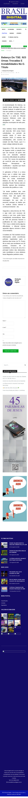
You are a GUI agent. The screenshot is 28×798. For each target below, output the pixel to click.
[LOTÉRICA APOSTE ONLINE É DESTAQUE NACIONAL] (4, 561)
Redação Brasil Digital (7, 70)
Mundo (12, 33)
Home (2, 50)
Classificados (7, 3)
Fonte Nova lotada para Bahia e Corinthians (14, 390)
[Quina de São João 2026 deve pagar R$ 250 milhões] (18, 634)
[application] (14, 100)
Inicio (3, 29)
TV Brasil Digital (13, 37)
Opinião (19, 33)
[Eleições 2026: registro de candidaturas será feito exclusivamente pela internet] (4, 632)
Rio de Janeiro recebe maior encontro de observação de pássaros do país (17, 581)
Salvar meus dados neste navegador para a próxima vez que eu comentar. (12, 344)
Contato (22, 3)
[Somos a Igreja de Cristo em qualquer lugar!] (18, 625)
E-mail (4, 327)
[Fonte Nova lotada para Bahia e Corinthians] (11, 625)
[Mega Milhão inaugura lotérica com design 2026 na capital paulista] (11, 634)
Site (3, 334)
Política (4, 33)
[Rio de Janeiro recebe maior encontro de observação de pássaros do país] (4, 582)
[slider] (22, 100)
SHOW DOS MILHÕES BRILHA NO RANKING (14, 381)
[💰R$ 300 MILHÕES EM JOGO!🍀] (4, 625)
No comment (6, 74)
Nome (4, 320)
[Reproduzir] (5, 100)
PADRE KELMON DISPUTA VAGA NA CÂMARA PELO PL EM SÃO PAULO (14, 377)
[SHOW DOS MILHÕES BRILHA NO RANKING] (4, 553)
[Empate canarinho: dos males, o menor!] (4, 634)
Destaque (8, 50)
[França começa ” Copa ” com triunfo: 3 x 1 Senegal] (18, 627)
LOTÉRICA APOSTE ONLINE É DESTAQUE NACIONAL (13, 384)
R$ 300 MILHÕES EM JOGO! (11, 388)
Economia (11, 29)
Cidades (4, 41)
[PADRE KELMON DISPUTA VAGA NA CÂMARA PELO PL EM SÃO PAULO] (4, 545)
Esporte (19, 29)
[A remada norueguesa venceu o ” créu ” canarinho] (11, 632)
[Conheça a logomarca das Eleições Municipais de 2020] (4, 589)
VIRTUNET (18, 794)
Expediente (15, 3)
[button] (24, 46)
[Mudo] (19, 100)
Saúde (4, 37)
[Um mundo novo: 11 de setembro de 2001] (4, 574)
